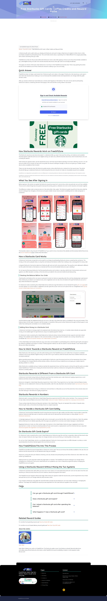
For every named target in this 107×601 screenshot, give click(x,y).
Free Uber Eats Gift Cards (53, 525)
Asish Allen (44, 17)
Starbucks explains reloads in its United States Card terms (41, 338)
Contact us (44, 578)
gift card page (81, 285)
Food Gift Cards (63, 17)
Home (20, 49)
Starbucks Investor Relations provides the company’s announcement (66, 400)
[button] (86, 3)
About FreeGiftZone (26, 252)
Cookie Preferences (45, 582)
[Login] (83, 3)
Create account (56, 115)
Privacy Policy (45, 585)
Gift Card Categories (75, 3)
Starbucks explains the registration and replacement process (34, 427)
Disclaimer (44, 575)
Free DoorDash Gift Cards (46, 522)
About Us (44, 573)
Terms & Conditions (46, 580)
